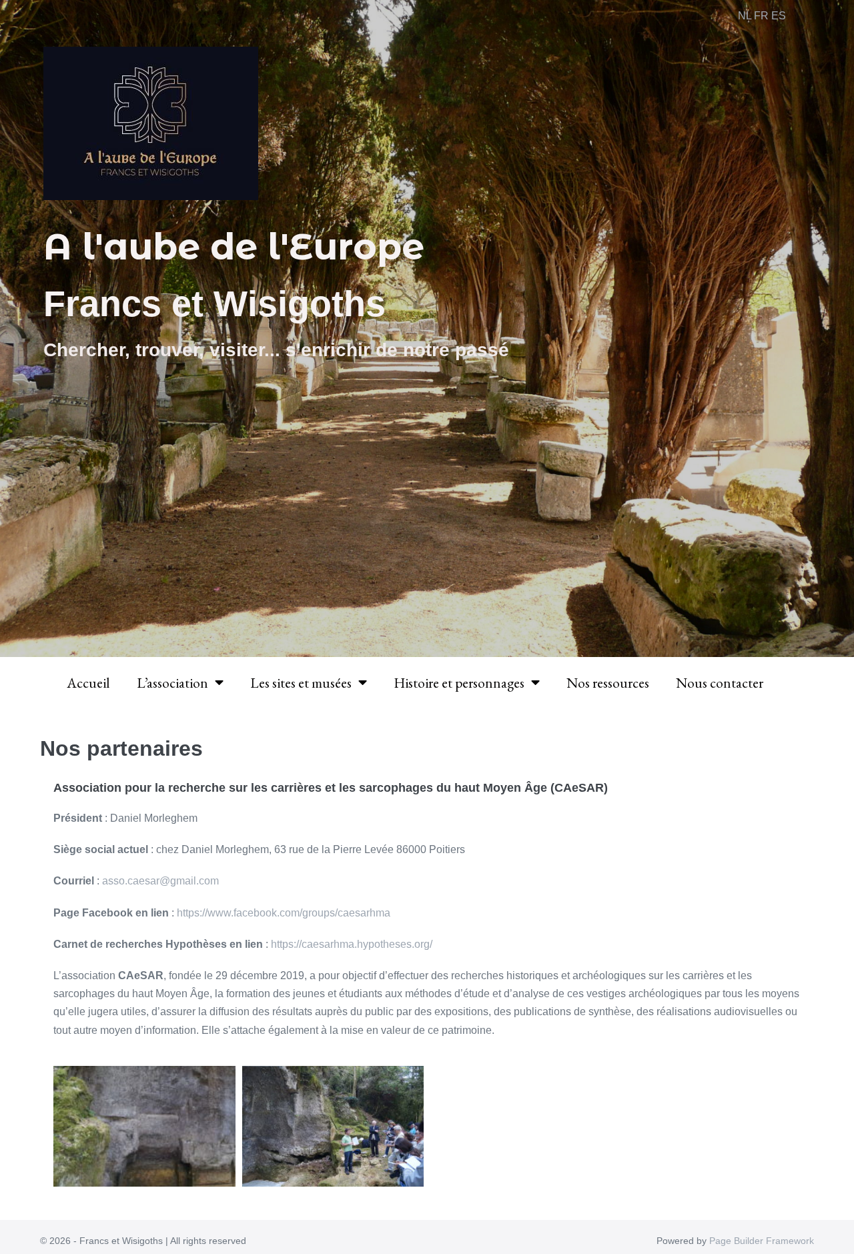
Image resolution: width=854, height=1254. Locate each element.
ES (778, 15)
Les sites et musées (301, 683)
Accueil (88, 683)
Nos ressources (607, 683)
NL (744, 15)
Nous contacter (719, 683)
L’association (172, 683)
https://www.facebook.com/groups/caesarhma (283, 912)
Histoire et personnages (459, 683)
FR (761, 15)
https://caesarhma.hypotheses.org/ (351, 944)
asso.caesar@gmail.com (160, 880)
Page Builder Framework (761, 1240)
